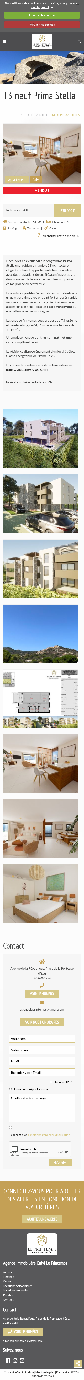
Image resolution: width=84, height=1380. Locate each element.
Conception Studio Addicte (19, 1372)
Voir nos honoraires (42, 1022)
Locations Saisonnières (17, 1286)
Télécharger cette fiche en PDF (60, 235)
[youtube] (22, 1360)
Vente (7, 1281)
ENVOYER (60, 1162)
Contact (8, 1299)
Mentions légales (45, 1372)
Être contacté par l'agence (31, 1089)
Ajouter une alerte (42, 1219)
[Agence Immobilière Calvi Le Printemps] (42, 41)
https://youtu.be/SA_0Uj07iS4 (27, 369)
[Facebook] (8, 1360)
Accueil (7, 1272)
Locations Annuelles (16, 1290)
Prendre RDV (63, 1082)
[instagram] (15, 1360)
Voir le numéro (42, 993)
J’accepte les (40, 1134)
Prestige (8, 1295)
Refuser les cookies (42, 24)
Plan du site (62, 1372)
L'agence (8, 1276)
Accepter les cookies (42, 15)
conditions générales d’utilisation (49, 1134)
